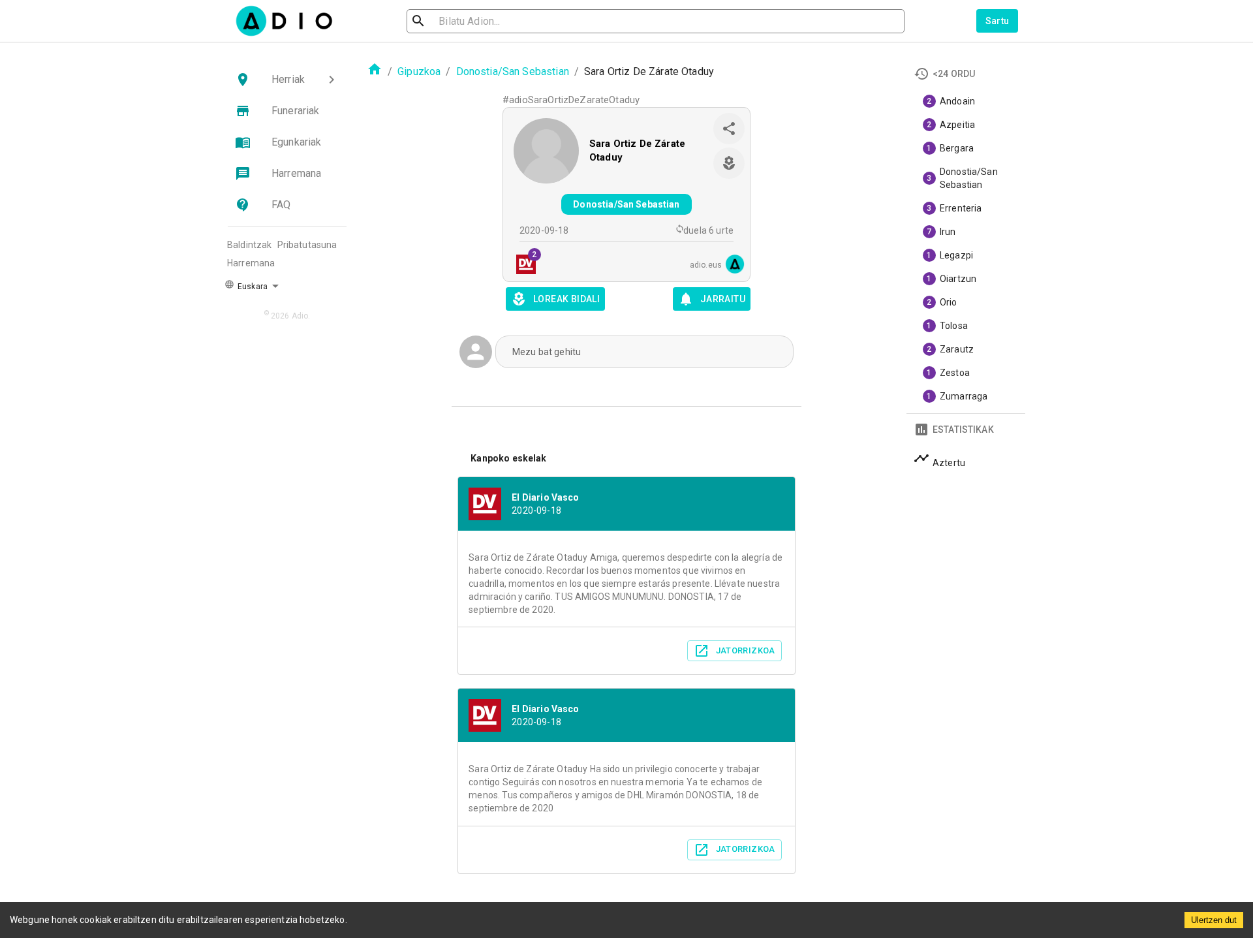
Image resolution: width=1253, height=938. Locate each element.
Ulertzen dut (1214, 920)
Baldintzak (249, 245)
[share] (729, 128)
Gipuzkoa (419, 71)
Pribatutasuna (307, 245)
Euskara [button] (252, 286)
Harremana (251, 263)
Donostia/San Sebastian (512, 71)
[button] (287, 79)
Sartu (997, 21)
